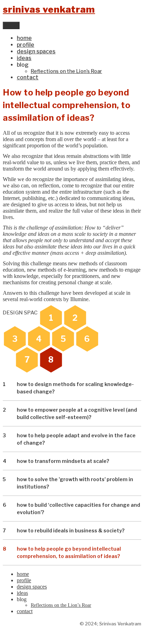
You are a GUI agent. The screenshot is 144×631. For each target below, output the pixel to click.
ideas (24, 58)
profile (25, 44)
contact (27, 77)
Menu (11, 25)
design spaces (36, 51)
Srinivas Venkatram (49, 9)
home (24, 38)
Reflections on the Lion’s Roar (66, 71)
